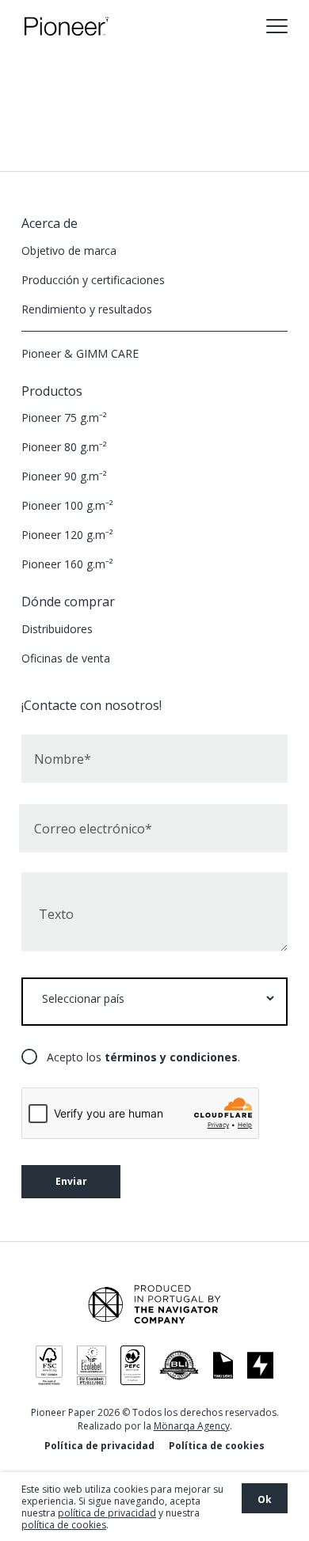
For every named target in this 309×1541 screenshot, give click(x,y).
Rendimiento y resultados (86, 309)
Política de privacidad (99, 1445)
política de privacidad (107, 1513)
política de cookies (63, 1525)
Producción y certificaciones (93, 279)
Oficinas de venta (65, 658)
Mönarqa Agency (192, 1426)
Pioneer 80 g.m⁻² (64, 446)
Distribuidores (57, 628)
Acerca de (49, 223)
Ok (265, 1499)
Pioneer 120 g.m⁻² (67, 534)
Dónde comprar (68, 601)
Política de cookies (217, 1445)
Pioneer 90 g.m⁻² (64, 476)
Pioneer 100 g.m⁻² (67, 505)
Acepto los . (143, 1057)
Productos (51, 391)
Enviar (71, 1181)
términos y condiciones (171, 1057)
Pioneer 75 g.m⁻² (64, 417)
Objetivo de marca (68, 250)
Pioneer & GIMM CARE (80, 353)
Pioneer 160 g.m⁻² (67, 563)
